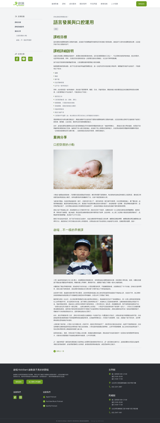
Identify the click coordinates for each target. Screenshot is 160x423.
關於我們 (83, 4)
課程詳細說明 (19, 27)
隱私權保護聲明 (84, 421)
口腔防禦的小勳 (21, 36)
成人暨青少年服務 (35, 382)
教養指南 (104, 4)
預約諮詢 (141, 4)
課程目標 (18, 22)
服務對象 (55, 4)
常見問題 (93, 4)
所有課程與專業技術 (60, 17)
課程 (64, 4)
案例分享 (18, 31)
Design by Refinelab (97, 421)
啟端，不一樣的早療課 (23, 40)
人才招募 (114, 4)
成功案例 (72, 4)
